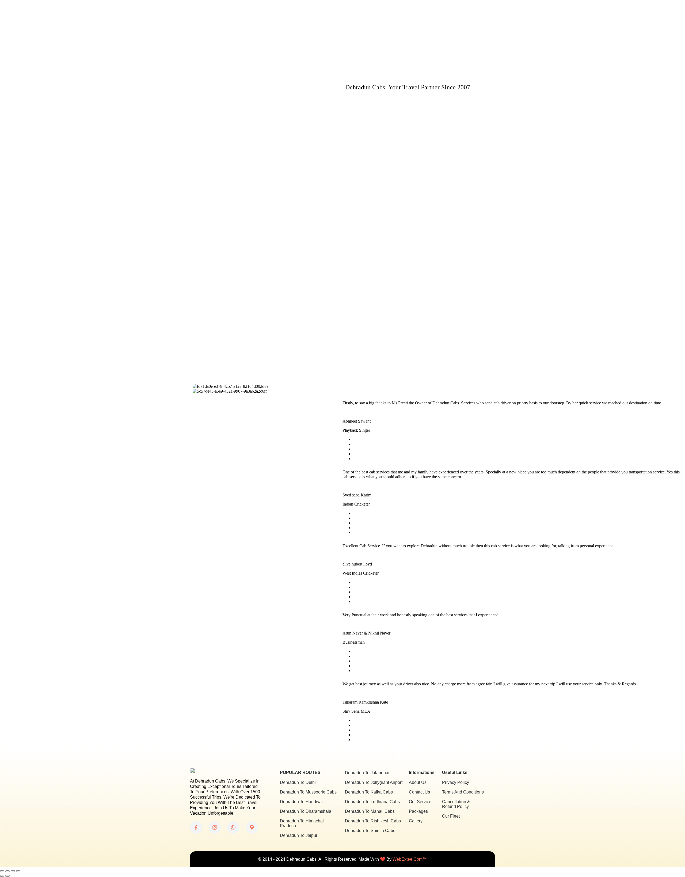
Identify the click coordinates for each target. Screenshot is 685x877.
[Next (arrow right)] (7, 876)
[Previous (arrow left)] (2, 876)
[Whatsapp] (233, 827)
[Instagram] (215, 827)
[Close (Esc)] (18, 871)
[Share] (13, 871)
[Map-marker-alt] (252, 827)
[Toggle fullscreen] (7, 871)
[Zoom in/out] (2, 871)
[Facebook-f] (196, 827)
